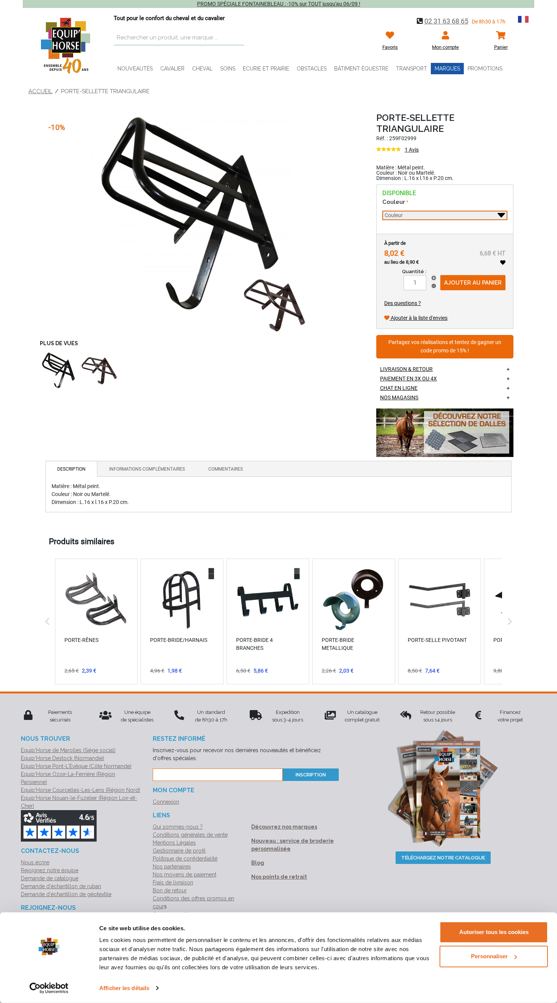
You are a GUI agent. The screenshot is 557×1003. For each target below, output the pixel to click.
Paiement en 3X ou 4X (408, 379)
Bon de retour (170, 890)
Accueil (40, 91)
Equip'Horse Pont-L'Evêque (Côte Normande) (76, 766)
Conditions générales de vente (190, 835)
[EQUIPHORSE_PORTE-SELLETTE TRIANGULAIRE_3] (99, 370)
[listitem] (96, 621)
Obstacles (312, 69)
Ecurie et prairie (266, 69)
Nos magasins (399, 397)
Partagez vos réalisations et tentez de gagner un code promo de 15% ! (444, 346)
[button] (47, 621)
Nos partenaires (172, 867)
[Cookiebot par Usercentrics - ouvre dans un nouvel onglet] (49, 988)
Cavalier (172, 69)
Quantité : (414, 271)
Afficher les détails (124, 988)
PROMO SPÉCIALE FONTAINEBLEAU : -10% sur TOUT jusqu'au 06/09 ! (278, 4)
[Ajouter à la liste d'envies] (502, 263)
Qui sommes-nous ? (178, 827)
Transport (411, 69)
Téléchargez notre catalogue (443, 858)
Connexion (166, 802)
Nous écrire (35, 862)
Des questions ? (402, 303)
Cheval (202, 69)
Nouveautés (135, 69)
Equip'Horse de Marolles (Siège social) (68, 750)
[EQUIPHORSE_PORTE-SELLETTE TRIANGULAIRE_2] (58, 370)
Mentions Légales (174, 843)
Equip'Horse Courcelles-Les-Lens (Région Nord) (80, 790)
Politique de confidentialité (185, 859)
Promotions (485, 69)
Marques (447, 69)
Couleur (393, 202)
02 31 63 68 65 (446, 21)
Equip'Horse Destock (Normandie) (62, 758)
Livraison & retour (406, 369)
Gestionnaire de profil (179, 851)
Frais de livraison (173, 882)
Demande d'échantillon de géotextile (66, 894)
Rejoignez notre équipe (49, 870)
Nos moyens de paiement (184, 875)
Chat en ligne (399, 388)
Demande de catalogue (49, 878)
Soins (227, 69)
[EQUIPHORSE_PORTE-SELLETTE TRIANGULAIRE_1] (200, 222)
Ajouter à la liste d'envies (418, 318)
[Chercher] (236, 37)
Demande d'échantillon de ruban (61, 886)
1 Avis (412, 150)
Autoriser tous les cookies (494, 932)
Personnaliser (489, 956)
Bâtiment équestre (361, 69)
